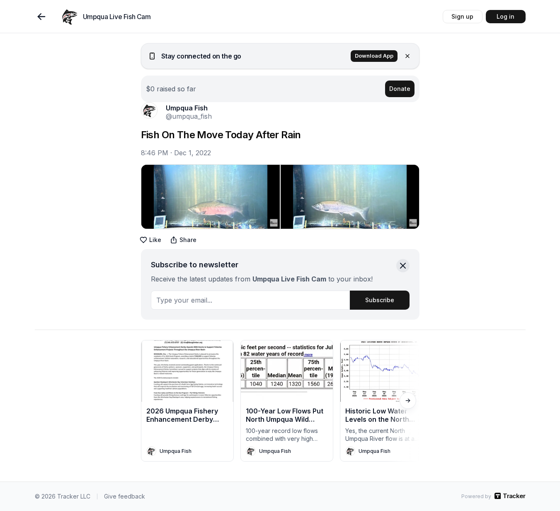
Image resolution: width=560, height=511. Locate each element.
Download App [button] (374, 56)
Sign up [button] (462, 16)
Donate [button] (399, 88)
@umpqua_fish (189, 116)
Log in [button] (505, 16)
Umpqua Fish (187, 108)
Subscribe (379, 299)
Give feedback (124, 496)
